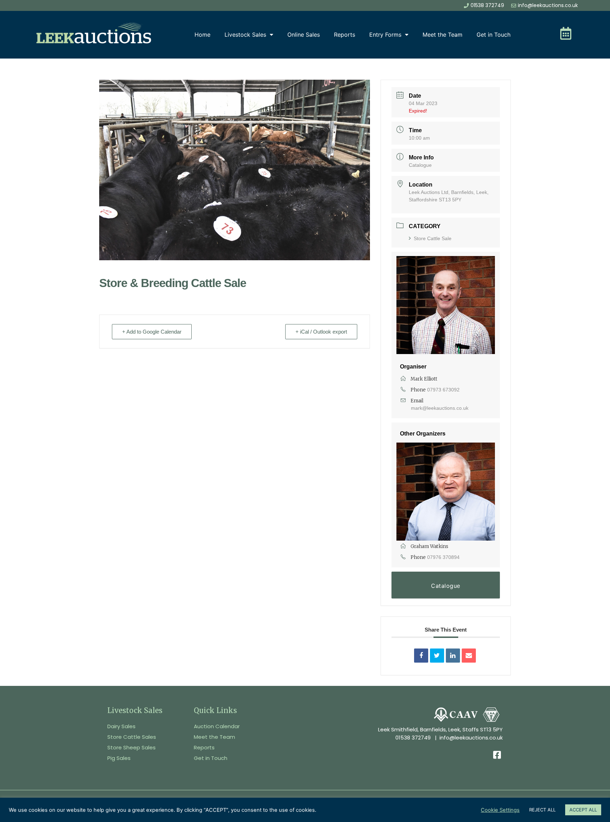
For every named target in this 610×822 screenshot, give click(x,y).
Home (202, 34)
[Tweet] (437, 656)
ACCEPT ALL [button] (583, 809)
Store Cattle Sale (432, 238)
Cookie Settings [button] (500, 810)
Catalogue (420, 165)
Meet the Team (442, 34)
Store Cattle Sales (131, 737)
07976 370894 (443, 557)
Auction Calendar (217, 726)
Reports (344, 34)
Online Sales (303, 34)
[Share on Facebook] (421, 656)
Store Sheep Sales (131, 747)
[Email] (469, 656)
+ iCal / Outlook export (321, 332)
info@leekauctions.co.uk (471, 737)
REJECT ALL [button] (542, 809)
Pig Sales (119, 758)
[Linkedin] (453, 656)
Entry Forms (385, 34)
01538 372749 (413, 737)
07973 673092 (443, 389)
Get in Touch (493, 34)
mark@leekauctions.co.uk (439, 408)
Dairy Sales (121, 726)
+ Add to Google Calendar (151, 332)
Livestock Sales (245, 34)
